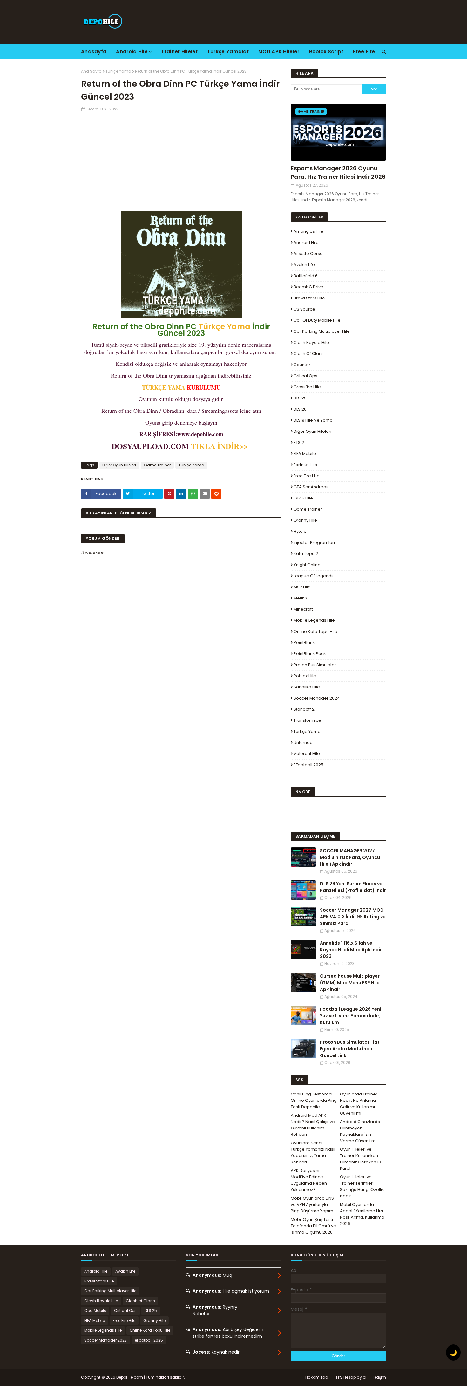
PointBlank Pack (310, 654)
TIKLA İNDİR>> (221, 446)
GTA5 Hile (303, 498)
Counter (302, 365)
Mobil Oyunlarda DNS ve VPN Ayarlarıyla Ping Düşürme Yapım (312, 1204)
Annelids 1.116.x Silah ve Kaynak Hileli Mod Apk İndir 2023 (351, 950)
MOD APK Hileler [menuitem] (279, 51)
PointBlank (304, 642)
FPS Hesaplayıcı (351, 1377)
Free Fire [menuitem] (364, 51)
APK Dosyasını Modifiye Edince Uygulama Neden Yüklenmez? (309, 1180)
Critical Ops (305, 376)
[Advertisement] (181, 156)
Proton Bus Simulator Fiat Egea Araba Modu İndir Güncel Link (350, 1049)
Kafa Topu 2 (306, 554)
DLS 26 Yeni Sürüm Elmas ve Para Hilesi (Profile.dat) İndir (353, 887)
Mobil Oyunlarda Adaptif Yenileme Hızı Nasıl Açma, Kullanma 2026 (362, 1214)
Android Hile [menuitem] (132, 51)
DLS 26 (300, 409)
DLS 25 (300, 398)
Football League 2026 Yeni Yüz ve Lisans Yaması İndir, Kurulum (350, 1016)
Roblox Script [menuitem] (326, 51)
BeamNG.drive (308, 287)
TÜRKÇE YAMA (163, 387)
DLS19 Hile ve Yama (313, 420)
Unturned (303, 743)
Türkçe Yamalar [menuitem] (228, 51)
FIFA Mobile (305, 454)
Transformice (307, 720)
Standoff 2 (304, 709)
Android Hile (306, 242)
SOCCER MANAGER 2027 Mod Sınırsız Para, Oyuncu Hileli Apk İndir (350, 857)
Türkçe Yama (118, 71)
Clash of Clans (309, 354)
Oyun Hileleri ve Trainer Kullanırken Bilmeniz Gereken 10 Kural (360, 1158)
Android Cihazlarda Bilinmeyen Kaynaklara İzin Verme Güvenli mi (360, 1131)
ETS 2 (299, 442)
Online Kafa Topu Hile (315, 631)
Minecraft (303, 609)
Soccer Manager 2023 (105, 1340)
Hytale (300, 531)
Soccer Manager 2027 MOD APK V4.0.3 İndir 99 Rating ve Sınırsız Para (353, 917)
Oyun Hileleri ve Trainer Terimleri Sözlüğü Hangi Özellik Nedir (362, 1186)
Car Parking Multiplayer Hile (322, 331)
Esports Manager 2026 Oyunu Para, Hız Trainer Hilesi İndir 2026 (338, 172)
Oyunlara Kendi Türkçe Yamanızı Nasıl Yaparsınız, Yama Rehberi (313, 1152)
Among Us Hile (308, 231)
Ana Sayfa (91, 71)
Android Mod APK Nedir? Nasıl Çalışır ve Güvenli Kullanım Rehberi (313, 1124)
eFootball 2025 (308, 765)
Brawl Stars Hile (309, 298)
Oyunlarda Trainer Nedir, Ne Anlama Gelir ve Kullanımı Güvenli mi (358, 1103)
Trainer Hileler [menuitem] (179, 51)
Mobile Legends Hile (314, 620)
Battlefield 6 (306, 276)
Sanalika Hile (307, 687)
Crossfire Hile (307, 387)
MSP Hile (302, 587)
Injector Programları (314, 542)
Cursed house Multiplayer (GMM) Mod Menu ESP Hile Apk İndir (350, 983)
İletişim (379, 1377)
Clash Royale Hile (311, 342)
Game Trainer (157, 465)
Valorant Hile (307, 754)
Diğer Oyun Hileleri (119, 465)
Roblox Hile (305, 676)
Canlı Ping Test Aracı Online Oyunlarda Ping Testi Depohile (314, 1100)
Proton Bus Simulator (315, 665)
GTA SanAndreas (311, 487)
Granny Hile (305, 520)
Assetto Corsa (308, 254)
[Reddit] (216, 494)
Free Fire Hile (307, 476)
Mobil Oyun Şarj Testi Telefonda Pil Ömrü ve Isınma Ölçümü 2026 (313, 1225)
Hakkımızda (316, 1377)
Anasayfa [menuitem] (93, 51)
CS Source (304, 309)
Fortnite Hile (305, 465)
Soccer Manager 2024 (317, 698)
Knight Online (307, 565)
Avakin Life (304, 265)
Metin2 (300, 598)
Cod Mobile (95, 1310)
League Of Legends (314, 576)
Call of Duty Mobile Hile (317, 320)
